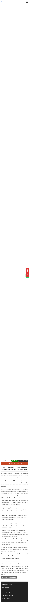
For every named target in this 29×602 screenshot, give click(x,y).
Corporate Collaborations (9, 577)
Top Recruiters (5, 587)
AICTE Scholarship (23, 460)
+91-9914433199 (18, 463)
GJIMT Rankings (6, 598)
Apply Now (14, 460)
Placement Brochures (7, 601)
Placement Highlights (7, 584)
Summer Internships (6, 590)
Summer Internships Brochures (9, 592)
